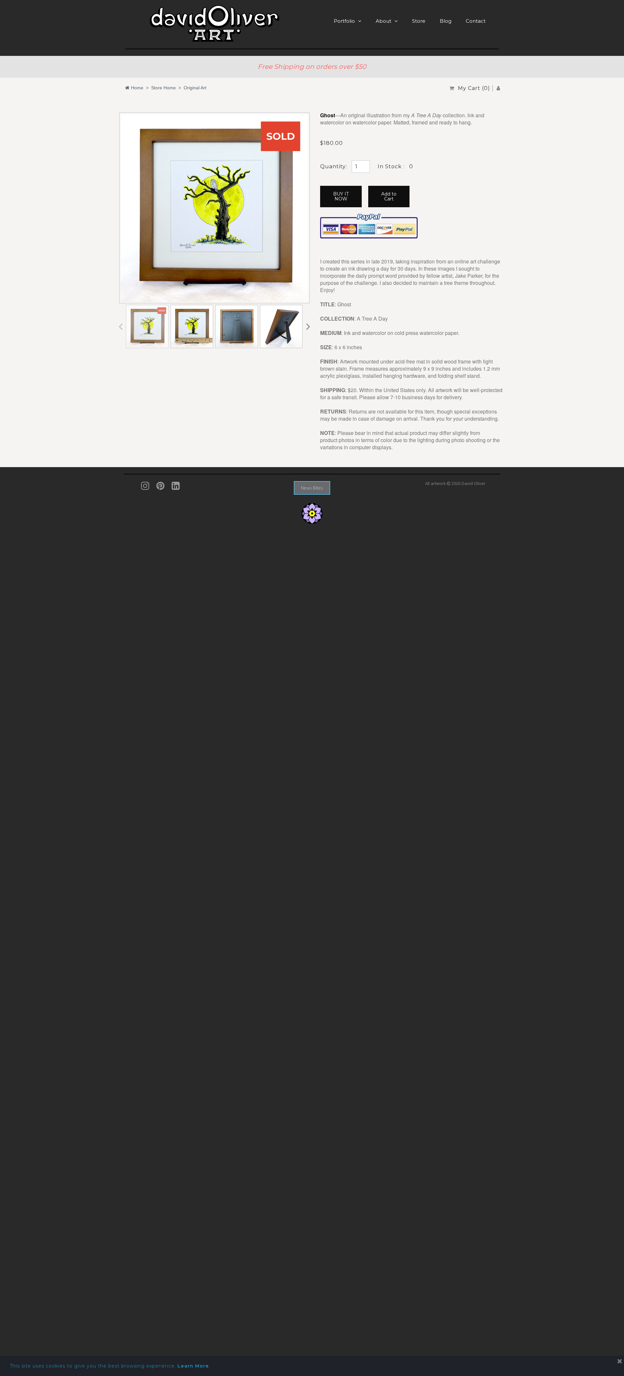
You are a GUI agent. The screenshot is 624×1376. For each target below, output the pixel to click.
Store (418, 21)
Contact (476, 21)
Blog (445, 21)
